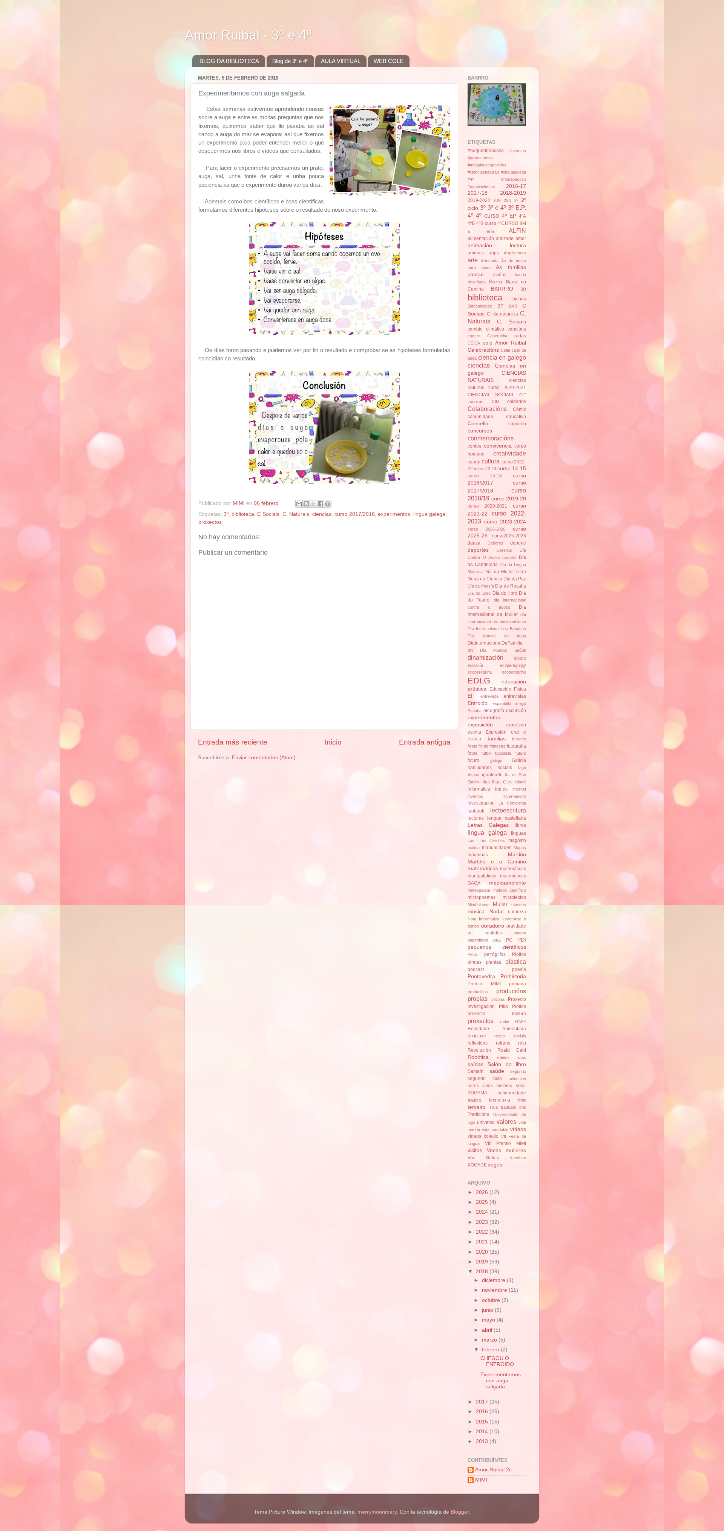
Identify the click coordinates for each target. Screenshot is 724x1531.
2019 (482, 1262)
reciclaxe (477, 1036)
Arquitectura (515, 253)
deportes (478, 550)
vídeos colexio (483, 1136)
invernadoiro (514, 796)
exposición (480, 725)
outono (520, 933)
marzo (490, 1340)
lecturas (476, 818)
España (475, 710)
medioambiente (507, 883)
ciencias (321, 514)
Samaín (475, 1071)
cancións (517, 329)
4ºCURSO (507, 223)
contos (474, 446)
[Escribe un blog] (306, 504)
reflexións (478, 1043)
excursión (516, 710)
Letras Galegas (488, 825)
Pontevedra (481, 976)
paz (497, 940)
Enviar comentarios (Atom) (264, 757)
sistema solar (511, 1085)
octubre (492, 1300)
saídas (475, 1064)
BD (523, 289)
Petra (472, 954)
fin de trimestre (492, 746)
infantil (520, 782)
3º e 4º (497, 207)
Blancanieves (480, 306)
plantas (493, 962)
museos (518, 904)
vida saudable (495, 1129)
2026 (482, 1192)
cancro (474, 336)
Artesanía (490, 261)
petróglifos (495, 954)
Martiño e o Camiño (497, 862)
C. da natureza (502, 314)
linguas (518, 833)
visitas (475, 1150)
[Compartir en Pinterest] (327, 504)
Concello (478, 423)
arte (473, 260)
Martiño (517, 854)
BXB (513, 306)
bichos (519, 299)
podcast (476, 969)
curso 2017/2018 (354, 514)
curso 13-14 (485, 468)
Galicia (519, 760)
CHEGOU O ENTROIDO (497, 1361)
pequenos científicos (497, 947)
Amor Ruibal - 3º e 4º (248, 35)
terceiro (477, 1107)
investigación (481, 803)
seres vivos (480, 1085)
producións (478, 991)
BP (500, 306)
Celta (505, 350)
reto (522, 1043)
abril (488, 1330)
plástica (515, 961)
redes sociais (510, 1036)
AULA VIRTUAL (340, 61)
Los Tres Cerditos (486, 840)
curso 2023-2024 (505, 522)
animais (476, 252)
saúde (496, 1071)
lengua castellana (506, 818)
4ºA (522, 216)
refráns (503, 1043)
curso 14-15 (511, 468)
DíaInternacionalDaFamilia (495, 643)
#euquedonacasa (486, 150)
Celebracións (483, 350)
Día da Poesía (481, 586)
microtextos (514, 897)
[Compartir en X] (313, 504)
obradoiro (492, 926)
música (476, 911)
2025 (482, 1202)
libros (520, 825)
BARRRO (502, 289)
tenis (521, 1100)
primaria (517, 983)
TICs (493, 1107)
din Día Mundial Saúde (497, 650)
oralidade (516, 926)
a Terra (481, 231)
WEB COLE (388, 61)
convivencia (498, 446)
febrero (491, 1350)
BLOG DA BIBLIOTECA (229, 61)
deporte (518, 543)
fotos (472, 753)
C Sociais (268, 514)
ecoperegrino (514, 672)
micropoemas (481, 897)
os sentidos (485, 933)
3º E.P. (517, 207)
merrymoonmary (377, 1512)
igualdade (492, 774)
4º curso (487, 215)
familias (497, 739)
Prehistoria (513, 976)
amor (520, 238)
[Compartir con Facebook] (320, 504)
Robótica (478, 1057)
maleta (474, 847)
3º (226, 514)
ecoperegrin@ (513, 665)
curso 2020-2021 (487, 506)
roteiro (503, 1057)
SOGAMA (477, 1093)
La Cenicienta (512, 803)
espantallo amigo (509, 703)
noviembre (495, 1290)
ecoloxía (475, 665)
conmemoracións (491, 438)
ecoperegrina (480, 672)
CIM (495, 401)
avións (499, 274)
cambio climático (486, 329)
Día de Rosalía (510, 586)
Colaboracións (487, 408)
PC (509, 940)
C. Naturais (295, 514)
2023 (482, 1222)
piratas (475, 962)
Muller (500, 904)
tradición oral (513, 1107)
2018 (482, 1271)
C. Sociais (511, 322)
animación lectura (497, 245)
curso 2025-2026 (486, 529)
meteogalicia (479, 890)
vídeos (518, 1129)
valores (506, 1121)
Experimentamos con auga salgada (500, 1380)
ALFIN (517, 230)
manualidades (496, 847)
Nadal (496, 911)
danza (474, 543)
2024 (482, 1212)
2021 (482, 1242)
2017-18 (478, 193)
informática (479, 789)
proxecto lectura (497, 1013)
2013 (482, 1441)
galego (496, 760)
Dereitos (504, 550)
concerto (517, 423)
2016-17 (516, 186)
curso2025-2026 (509, 536)
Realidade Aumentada (497, 1028)
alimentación (481, 238)
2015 (482, 1422)
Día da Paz (514, 579)
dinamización (485, 657)
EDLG (479, 680)
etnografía (493, 710)
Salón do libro (507, 1064)
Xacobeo (518, 1158)
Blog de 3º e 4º (290, 61)
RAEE (520, 1021)
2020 (482, 1252)
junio (488, 1310)
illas (486, 782)
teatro (475, 1100)
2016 (482, 1411)
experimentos (394, 514)
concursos (480, 431)
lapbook (476, 811)
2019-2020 (479, 200)
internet (519, 789)
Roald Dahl (511, 1050)
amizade (505, 238)
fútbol (486, 753)
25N (507, 200)
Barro (495, 282)
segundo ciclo (485, 1078)
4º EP (509, 216)
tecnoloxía (499, 1100)
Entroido (478, 703)
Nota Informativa (483, 919)
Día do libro (504, 593)
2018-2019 (513, 193)
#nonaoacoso (513, 179)
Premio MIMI (484, 983)
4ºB (471, 223)
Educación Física (507, 689)
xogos (495, 1165)
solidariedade (512, 1093)
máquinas (478, 854)
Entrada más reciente (232, 742)
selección (517, 1078)
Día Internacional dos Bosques (497, 628)
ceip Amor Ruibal (504, 343)
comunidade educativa (497, 416)
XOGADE (477, 1165)
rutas (521, 1057)
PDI (521, 940)
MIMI (481, 1480)
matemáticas (483, 868)
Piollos (519, 954)
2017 (482, 1402)
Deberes (495, 543)
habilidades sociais (490, 767)
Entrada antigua (425, 742)
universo (486, 1122)
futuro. (474, 760)
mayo (489, 1320)
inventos (475, 796)
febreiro (519, 739)
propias (498, 999)
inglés (501, 789)
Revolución (479, 1050)
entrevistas (515, 696)
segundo (518, 1071)
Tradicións (478, 1114)
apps (494, 252)
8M (523, 223)
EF (471, 696)
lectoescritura (508, 810)
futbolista (503, 753)
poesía (519, 969)
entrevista (489, 696)
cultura (491, 461)
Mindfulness (478, 904)
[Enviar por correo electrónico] (299, 504)
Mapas (520, 847)
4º (470, 215)
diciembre (494, 1280)
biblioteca (243, 514)
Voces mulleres (506, 1150)
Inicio (333, 742)
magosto (517, 840)
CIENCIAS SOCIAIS (490, 394)
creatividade (509, 453)
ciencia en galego (502, 357)
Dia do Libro (479, 593)
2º (516, 200)
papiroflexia (478, 940)
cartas (520, 336)
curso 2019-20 (508, 499)
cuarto (474, 462)
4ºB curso (486, 223)
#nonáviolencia (481, 186)
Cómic (519, 409)
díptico (520, 658)
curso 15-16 (485, 476)
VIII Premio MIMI (505, 1143)
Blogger (460, 1512)
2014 (482, 1431)
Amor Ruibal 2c (493, 1470)
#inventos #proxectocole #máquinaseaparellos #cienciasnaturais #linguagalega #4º (497, 165)
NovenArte (511, 919)
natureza (517, 911)
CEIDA (474, 343)
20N (497, 200)
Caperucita (497, 336)
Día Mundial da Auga (497, 636)
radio (504, 1021)
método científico (509, 890)
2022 (482, 1232)
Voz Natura (484, 1157)
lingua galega (429, 514)
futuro (520, 753)
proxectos (210, 522)
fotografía (516, 746)
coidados (516, 401)
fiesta (472, 746)
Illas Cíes (502, 782)
